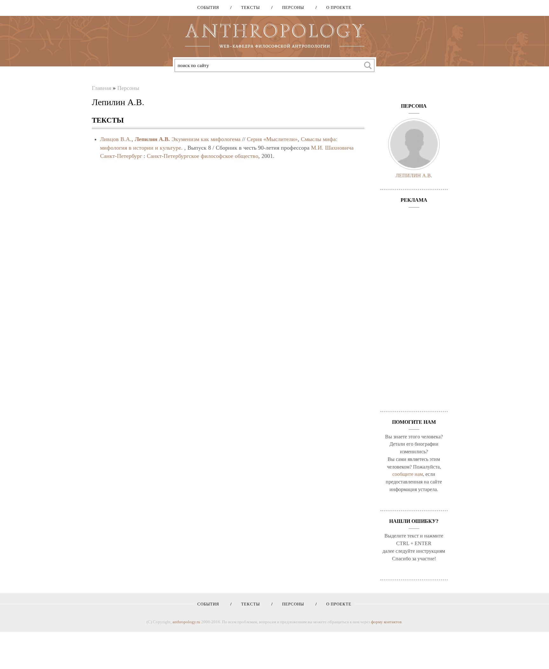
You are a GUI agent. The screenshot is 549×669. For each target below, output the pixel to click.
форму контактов (386, 621)
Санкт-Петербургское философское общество (202, 156)
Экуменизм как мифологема (206, 139)
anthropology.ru (186, 621)
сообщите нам (407, 474)
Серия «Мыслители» (272, 139)
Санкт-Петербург (121, 156)
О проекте (336, 7)
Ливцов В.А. (116, 139)
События (208, 7)
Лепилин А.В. (152, 139)
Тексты (248, 7)
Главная (101, 88)
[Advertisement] (414, 306)
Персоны (291, 7)
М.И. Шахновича (332, 148)
